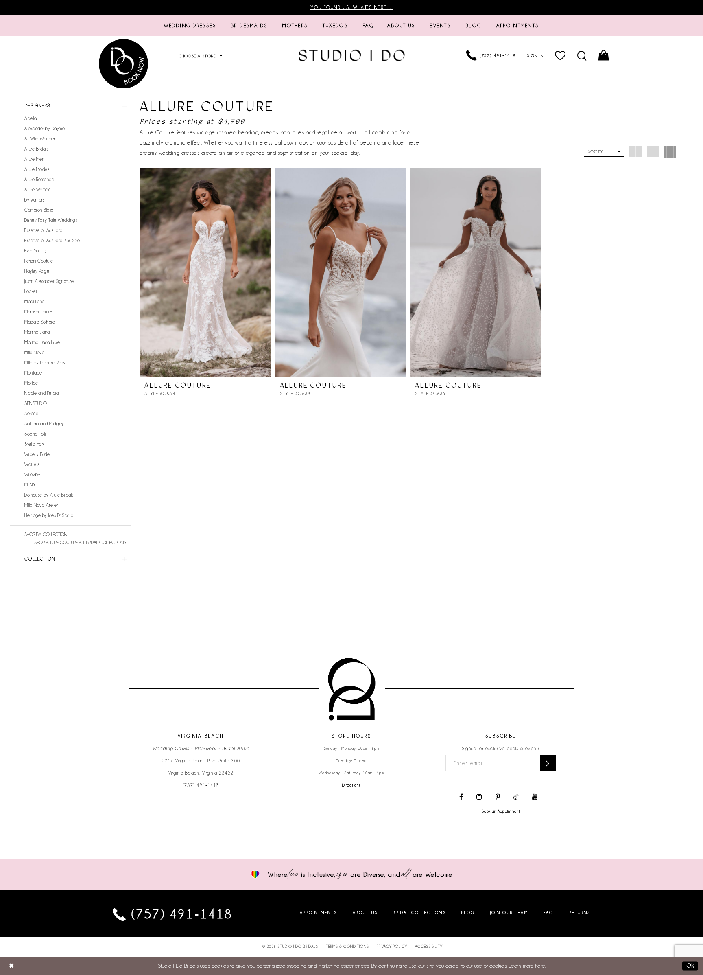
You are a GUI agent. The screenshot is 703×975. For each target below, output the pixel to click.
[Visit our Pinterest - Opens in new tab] (497, 797)
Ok (690, 965)
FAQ (548, 912)
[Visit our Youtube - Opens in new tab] (535, 797)
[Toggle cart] (604, 55)
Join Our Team (509, 912)
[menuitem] (190, 25)
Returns (579, 912)
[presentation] (205, 272)
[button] (561, 55)
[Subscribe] (548, 763)
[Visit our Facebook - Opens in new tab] (461, 797)
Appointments (318, 912)
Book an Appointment (501, 811)
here (540, 965)
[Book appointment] (123, 63)
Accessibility (429, 946)
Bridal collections (419, 912)
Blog (468, 912)
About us (365, 912)
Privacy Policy (392, 946)
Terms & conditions (347, 946)
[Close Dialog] (11, 966)
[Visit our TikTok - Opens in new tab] (516, 797)
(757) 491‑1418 (201, 785)
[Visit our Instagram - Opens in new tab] (479, 797)
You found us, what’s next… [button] (351, 7)
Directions (351, 785)
